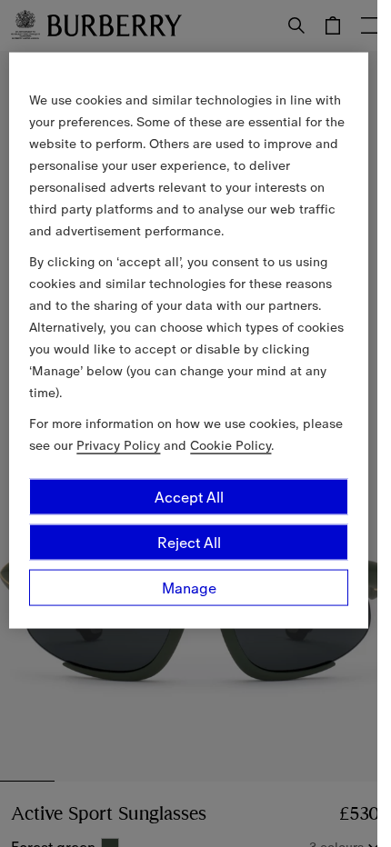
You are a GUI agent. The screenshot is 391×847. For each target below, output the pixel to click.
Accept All (189, 496)
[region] (188, 340)
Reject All (189, 542)
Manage (189, 587)
